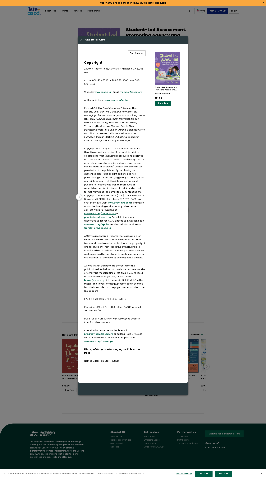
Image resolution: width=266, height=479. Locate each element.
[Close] (262, 474)
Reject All (204, 473)
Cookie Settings (184, 473)
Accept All (223, 473)
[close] (263, 2)
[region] (133, 474)
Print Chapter (136, 53)
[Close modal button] (81, 39)
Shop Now (163, 103)
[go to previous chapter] (79, 197)
